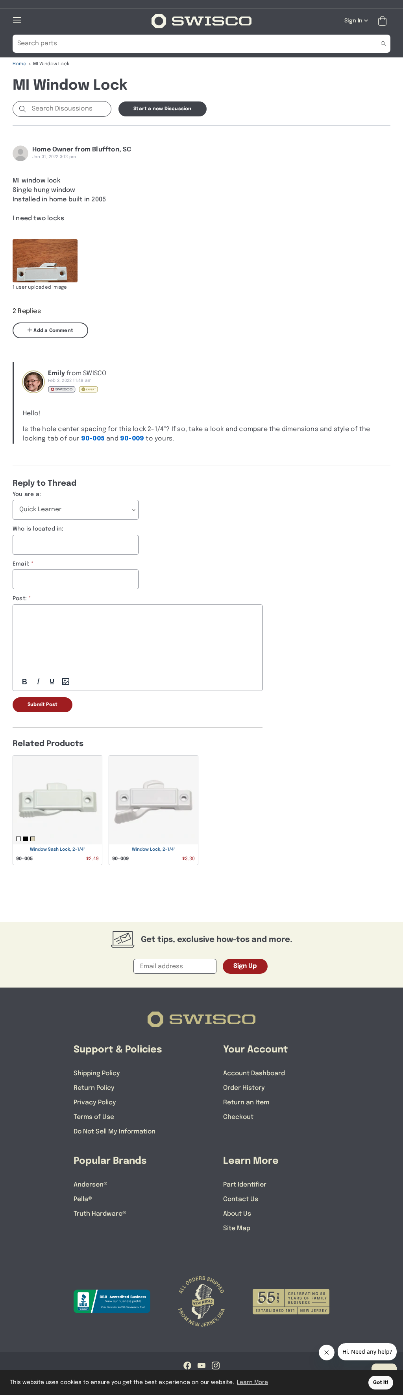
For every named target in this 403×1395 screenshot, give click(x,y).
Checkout (238, 1117)
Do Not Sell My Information (114, 1131)
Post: (20, 598)
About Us (237, 1214)
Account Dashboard (254, 1073)
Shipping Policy (97, 1073)
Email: (21, 564)
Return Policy (94, 1088)
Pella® (83, 1199)
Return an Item (246, 1102)
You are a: (27, 494)
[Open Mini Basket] (383, 21)
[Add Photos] (65, 681)
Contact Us (240, 1199)
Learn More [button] (252, 1382)
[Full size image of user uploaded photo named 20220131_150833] (45, 260)
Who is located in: (38, 529)
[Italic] (38, 681)
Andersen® (90, 1184)
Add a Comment (52, 330)
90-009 (132, 438)
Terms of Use (94, 1117)
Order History (244, 1088)
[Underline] (52, 681)
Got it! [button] (380, 1382)
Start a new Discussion (162, 109)
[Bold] (24, 681)
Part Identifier (244, 1184)
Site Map (236, 1228)
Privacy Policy (95, 1102)
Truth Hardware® (100, 1214)
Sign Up (245, 966)
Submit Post (42, 704)
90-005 (93, 438)
